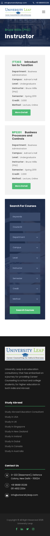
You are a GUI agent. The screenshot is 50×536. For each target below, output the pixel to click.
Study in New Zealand (16, 431)
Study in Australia (14, 451)
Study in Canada (13, 446)
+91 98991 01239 (19, 485)
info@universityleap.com (24, 495)
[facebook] (16, 529)
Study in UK (11, 421)
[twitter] (27, 529)
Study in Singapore (15, 426)
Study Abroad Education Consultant (24, 411)
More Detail (21, 112)
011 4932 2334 (18, 488)
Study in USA (11, 416)
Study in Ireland (13, 436)
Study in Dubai (12, 441)
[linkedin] (22, 529)
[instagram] (33, 529)
